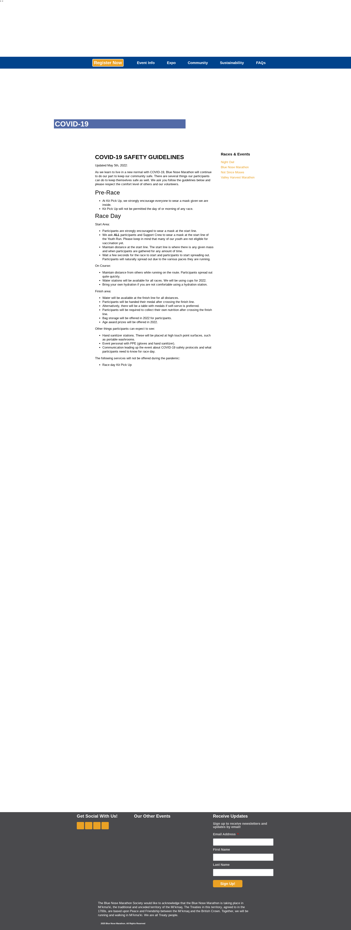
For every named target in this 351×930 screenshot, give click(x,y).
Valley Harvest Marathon (237, 177)
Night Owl (227, 162)
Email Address (225, 834)
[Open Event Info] (157, 63)
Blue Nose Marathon (235, 167)
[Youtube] (88, 825)
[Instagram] (97, 825)
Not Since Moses (232, 172)
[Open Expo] (178, 63)
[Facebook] (80, 825)
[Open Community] (210, 63)
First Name (221, 849)
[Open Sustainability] (246, 63)
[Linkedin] (105, 825)
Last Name (221, 865)
